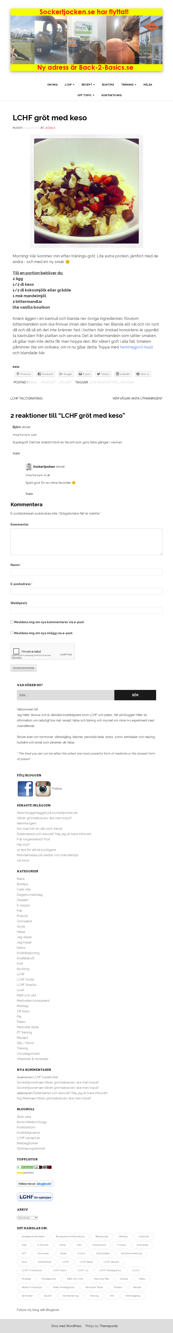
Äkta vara (24, 1117)
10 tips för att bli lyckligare (36, 850)
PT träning (24, 1032)
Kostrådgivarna (28, 1133)
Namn (16, 565)
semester (27, 1295)
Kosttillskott (25, 958)
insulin (81, 1253)
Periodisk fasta (28, 1027)
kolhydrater (103, 1253)
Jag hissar (24, 942)
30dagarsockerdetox (33, 1236)
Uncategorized (28, 1054)
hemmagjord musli (136, 347)
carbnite (144, 1236)
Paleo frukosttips (32, 1287)
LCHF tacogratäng (27, 398)
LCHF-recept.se (28, 1138)
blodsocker (102, 1236)
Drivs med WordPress (66, 1326)
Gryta (21, 926)
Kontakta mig (111, 95)
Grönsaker (24, 921)
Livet (20, 990)
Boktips (108, 84)
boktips (123, 1236)
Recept (87, 84)
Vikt (112, 1295)
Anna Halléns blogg (32, 1122)
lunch (135, 1270)
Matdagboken (27, 1143)
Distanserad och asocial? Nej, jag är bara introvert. (54, 834)
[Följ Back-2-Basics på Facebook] (26, 788)
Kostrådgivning (28, 953)
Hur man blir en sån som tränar (39, 829)
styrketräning (71, 1295)
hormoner (43, 1253)
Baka (32, 382)
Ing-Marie (24, 1098)
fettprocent (99, 1245)
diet (24, 1245)
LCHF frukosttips (103, 382)
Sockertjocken (44, 466)
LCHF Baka (86, 1262)
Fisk (19, 911)
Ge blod (23, 860)
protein (127, 382)
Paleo (21, 1022)
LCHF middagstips (110, 1270)
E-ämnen (43, 1245)
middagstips (49, 1279)
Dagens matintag (30, 895)
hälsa (63, 1253)
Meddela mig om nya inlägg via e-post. (43, 633)
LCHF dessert (111, 1262)
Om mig (52, 84)
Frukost (48, 382)
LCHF (68, 84)
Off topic (84, 95)
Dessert (22, 900)
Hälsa (147, 84)
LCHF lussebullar (45, 1077)
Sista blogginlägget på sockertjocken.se (47, 813)
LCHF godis (59, 1270)
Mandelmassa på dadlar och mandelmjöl (47, 855)
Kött (20, 963)
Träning (127, 84)
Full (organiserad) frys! (33, 839)
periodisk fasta (94, 1287)
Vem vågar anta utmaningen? (137, 398)
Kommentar (20, 524)
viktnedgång (132, 1295)
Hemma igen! (26, 823)
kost (24, 1262)
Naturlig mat (101, 1279)
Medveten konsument (33, 1001)
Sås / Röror (25, 1043)
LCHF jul (82, 1270)
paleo (142, 1279)
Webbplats (19, 603)
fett (79, 1245)
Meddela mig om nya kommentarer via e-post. (49, 622)
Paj (19, 1016)
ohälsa (124, 1279)
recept (137, 1287)
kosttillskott (44, 1262)
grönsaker (143, 1245)
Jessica (50, 127)
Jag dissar (24, 937)
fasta (62, 1245)
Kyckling (23, 969)
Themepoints (109, 1326)
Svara (16, 453)
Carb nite (24, 889)
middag (26, 1279)
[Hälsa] (25, 1167)
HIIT (24, 1253)
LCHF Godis (25, 979)
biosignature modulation (70, 1236)
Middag (22, 1006)
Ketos (21, 948)
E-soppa (23, 905)
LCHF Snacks (26, 985)
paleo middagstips (63, 1287)
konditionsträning (131, 1253)
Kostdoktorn (26, 1127)
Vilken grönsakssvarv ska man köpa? (44, 818)
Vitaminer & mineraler (33, 1059)
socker (47, 1295)
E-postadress (21, 584)
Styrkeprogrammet (31, 1148)
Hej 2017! (23, 844)
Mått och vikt (26, 995)
